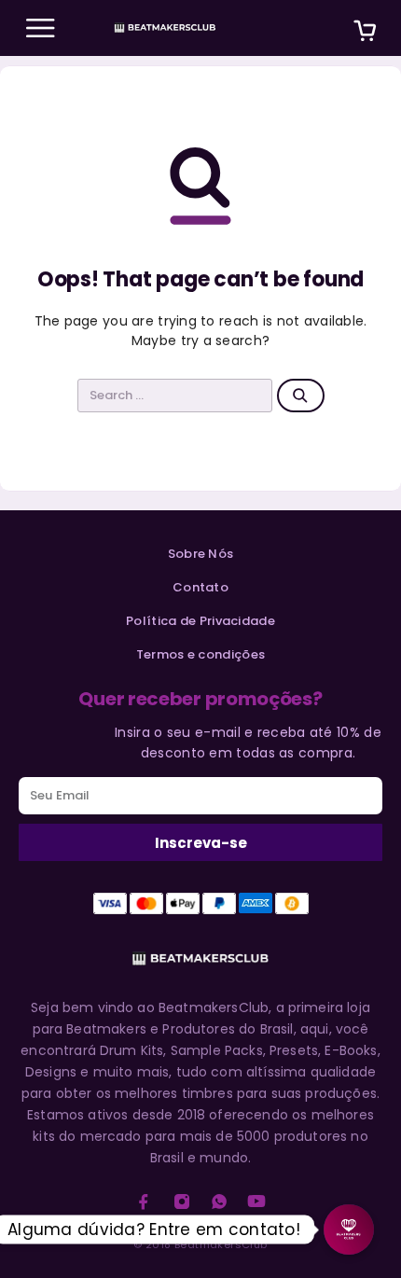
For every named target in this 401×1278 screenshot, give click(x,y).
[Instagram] (181, 1201)
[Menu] (40, 28)
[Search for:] (175, 395)
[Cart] (364, 33)
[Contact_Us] (349, 1229)
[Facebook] (143, 1201)
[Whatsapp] (219, 1201)
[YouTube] (256, 1201)
